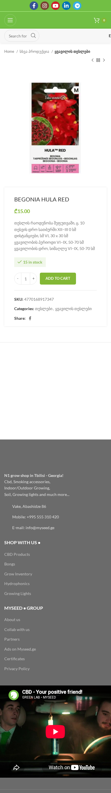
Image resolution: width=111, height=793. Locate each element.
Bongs (9, 563)
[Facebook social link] (34, 5)
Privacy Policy (17, 668)
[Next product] (104, 60)
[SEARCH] (33, 36)
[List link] (55, 506)
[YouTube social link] (55, 5)
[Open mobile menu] (10, 20)
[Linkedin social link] (66, 5)
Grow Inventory (18, 573)
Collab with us (17, 629)
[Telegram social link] (77, 5)
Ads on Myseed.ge (20, 649)
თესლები (43, 308)
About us (12, 619)
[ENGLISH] (76, 35)
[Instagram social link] (44, 5)
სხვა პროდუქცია (35, 51)
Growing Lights (17, 593)
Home (9, 51)
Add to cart (58, 278)
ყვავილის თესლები (72, 51)
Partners (12, 639)
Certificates (14, 658)
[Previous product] (92, 60)
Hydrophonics (17, 583)
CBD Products (17, 554)
